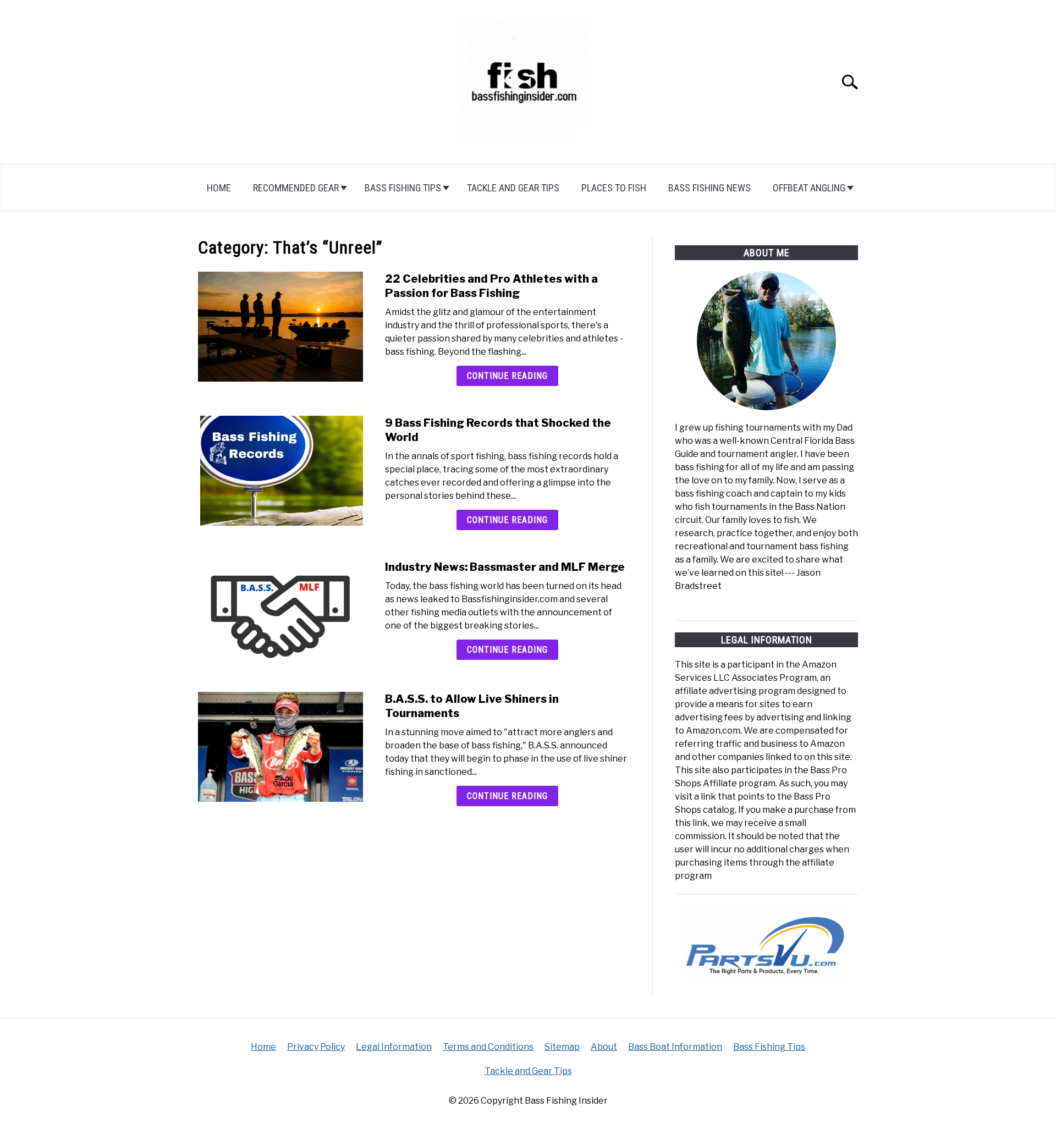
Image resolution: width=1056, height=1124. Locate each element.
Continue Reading (507, 376)
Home (219, 188)
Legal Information (394, 1047)
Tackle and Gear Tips (513, 188)
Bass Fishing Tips (403, 188)
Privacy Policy (316, 1047)
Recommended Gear (296, 188)
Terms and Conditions (488, 1047)
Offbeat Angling (809, 188)
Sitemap (562, 1047)
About (604, 1047)
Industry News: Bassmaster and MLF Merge (505, 567)
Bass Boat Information (675, 1047)
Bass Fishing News (709, 188)
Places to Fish (613, 188)
